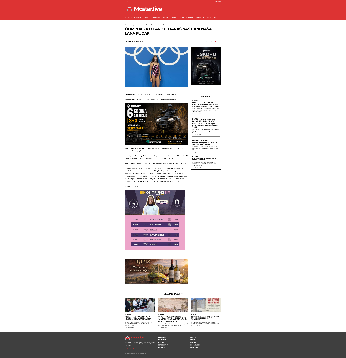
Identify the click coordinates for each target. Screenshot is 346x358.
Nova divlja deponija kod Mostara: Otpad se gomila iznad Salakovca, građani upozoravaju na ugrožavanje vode (205, 123)
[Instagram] (128, 348)
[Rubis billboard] (156, 271)
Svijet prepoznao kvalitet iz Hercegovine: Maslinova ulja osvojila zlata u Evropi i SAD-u (206, 104)
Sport (135, 38)
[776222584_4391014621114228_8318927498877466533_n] (206, 66)
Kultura (195, 156)
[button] (216, 1)
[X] (128, 1)
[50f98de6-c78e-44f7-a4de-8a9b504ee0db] (156, 124)
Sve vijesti (141, 38)
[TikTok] (131, 348)
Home (127, 25)
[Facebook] (125, 1)
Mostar (195, 139)
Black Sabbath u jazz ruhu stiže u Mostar (204, 159)
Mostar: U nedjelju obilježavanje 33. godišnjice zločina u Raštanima (204, 142)
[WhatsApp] (219, 41)
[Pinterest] (215, 41)
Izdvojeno (133, 25)
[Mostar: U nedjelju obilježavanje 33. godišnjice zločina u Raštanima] (206, 305)
